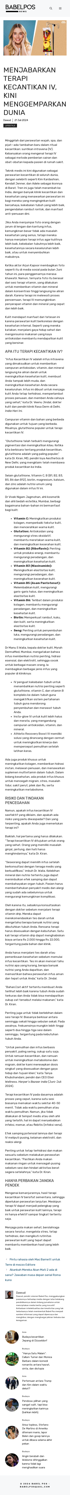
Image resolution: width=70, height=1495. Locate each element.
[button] (51, 8)
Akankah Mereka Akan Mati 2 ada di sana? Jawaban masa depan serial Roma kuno (33, 1275)
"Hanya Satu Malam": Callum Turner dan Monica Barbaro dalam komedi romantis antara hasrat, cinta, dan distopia (37, 1361)
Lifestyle (10, 125)
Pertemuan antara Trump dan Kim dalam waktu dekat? (36, 1384)
